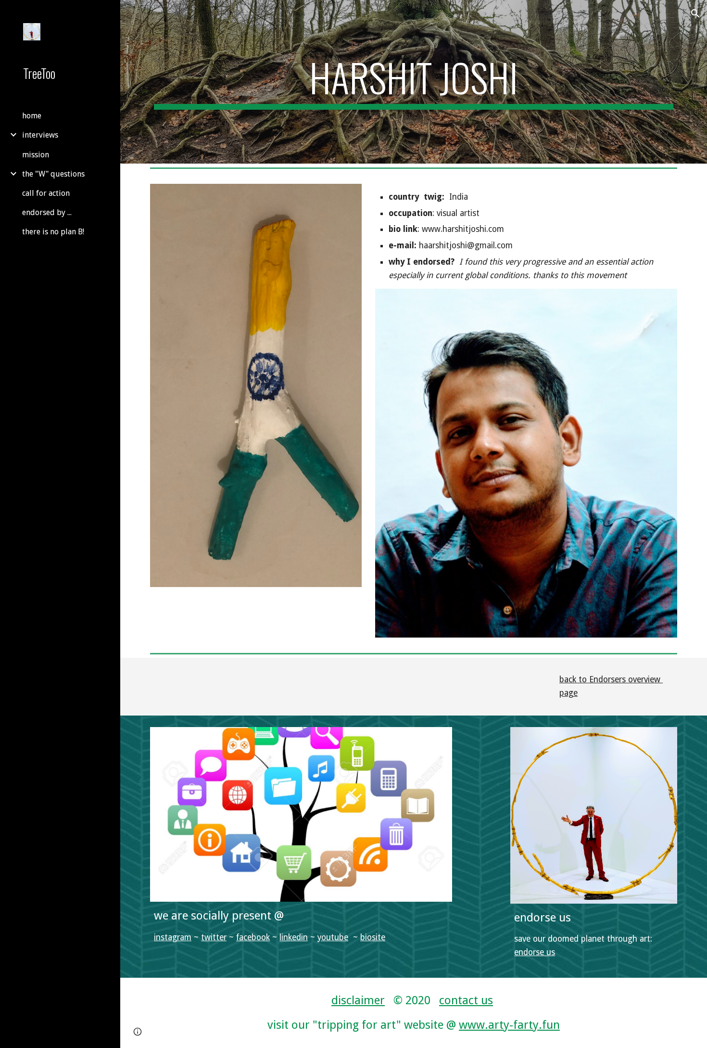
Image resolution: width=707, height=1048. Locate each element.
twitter (214, 937)
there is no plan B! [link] (53, 231)
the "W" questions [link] (53, 174)
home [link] (31, 115)
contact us (466, 1000)
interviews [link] (40, 135)
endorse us (534, 952)
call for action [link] (46, 193)
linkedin (293, 937)
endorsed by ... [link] (47, 212)
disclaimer (358, 1000)
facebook (253, 937)
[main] (413, 82)
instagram (172, 937)
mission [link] (35, 154)
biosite (372, 937)
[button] (695, 13)
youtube (332, 937)
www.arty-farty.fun (509, 1025)
